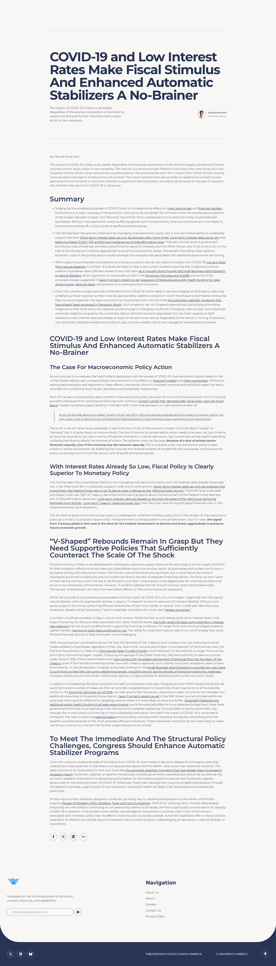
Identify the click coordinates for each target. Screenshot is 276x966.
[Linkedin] (20, 954)
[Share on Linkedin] (73, 836)
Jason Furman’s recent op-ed (119, 280)
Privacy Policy (155, 916)
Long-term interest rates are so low (194, 237)
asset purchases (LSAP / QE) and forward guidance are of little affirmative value (109, 242)
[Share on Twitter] (63, 836)
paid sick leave (85, 284)
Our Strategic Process (105, 9)
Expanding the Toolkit (191, 9)
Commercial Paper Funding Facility (123, 651)
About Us (152, 892)
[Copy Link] (83, 836)
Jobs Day (117, 9)
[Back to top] (265, 954)
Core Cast (209, 16)
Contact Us (153, 910)
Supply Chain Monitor (218, 22)
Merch (150, 898)
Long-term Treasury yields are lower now (111, 503)
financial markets (210, 208)
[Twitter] (10, 954)
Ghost (172, 954)
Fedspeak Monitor (215, 9)
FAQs (94, 16)
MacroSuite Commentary (220, 29)
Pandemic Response (125, 22)
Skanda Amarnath (217, 112)
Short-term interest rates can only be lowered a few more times (124, 237)
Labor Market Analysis (126, 16)
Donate (151, 904)
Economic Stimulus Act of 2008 (167, 275)
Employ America (190, 954)
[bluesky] (30, 954)
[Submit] (77, 912)
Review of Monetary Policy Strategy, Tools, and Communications (106, 803)
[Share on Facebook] (53, 836)
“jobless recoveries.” (177, 609)
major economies (179, 208)
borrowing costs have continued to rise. (99, 630)
